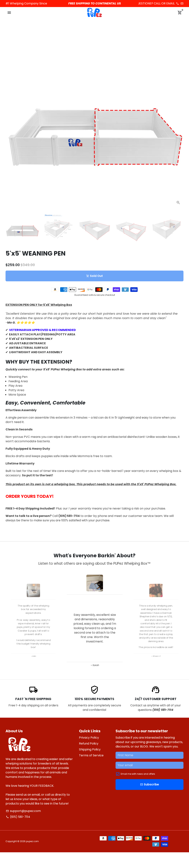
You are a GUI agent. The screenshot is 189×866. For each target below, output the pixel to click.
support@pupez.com (23, 811)
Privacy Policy (89, 737)
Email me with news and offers (138, 773)
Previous (9, 620)
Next (178, 118)
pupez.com (32, 841)
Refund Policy (88, 743)
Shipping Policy (90, 749)
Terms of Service (91, 755)
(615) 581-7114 (18, 817)
